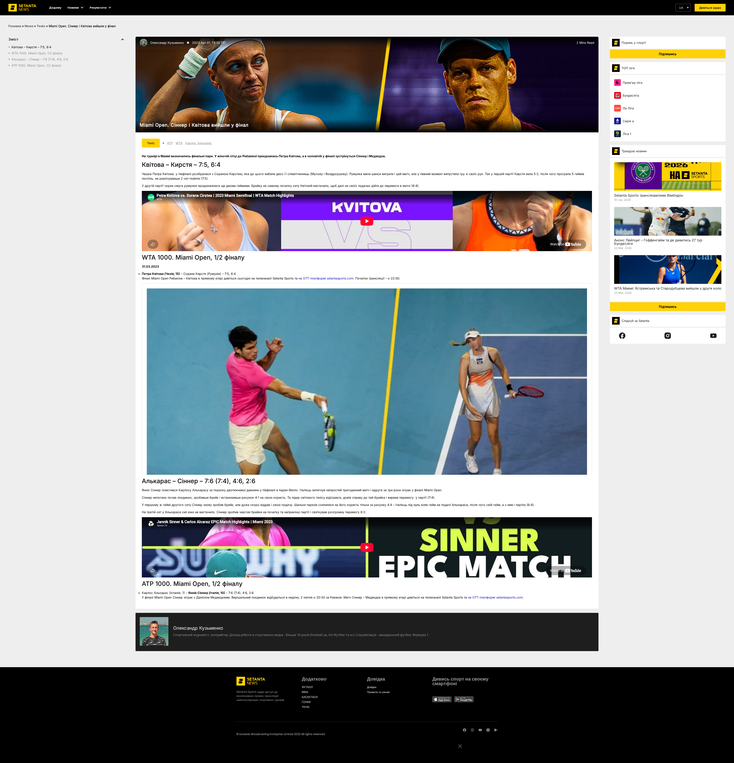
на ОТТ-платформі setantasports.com (326, 278)
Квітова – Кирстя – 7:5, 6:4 (31, 47)
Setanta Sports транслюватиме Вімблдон (648, 195)
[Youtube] (480, 730)
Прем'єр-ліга (632, 83)
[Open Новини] (82, 7)
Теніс (41, 26)
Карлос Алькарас (198, 143)
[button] (683, 7)
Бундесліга (631, 95)
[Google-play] (496, 730)
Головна (14, 26)
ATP (170, 143)
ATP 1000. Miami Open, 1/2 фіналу (36, 65)
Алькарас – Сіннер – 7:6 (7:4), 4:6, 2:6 (39, 59)
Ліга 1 (627, 134)
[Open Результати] (109, 7)
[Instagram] (472, 730)
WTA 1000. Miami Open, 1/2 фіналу (37, 53)
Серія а (628, 121)
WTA (179, 143)
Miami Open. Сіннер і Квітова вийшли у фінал (194, 125)
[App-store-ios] (488, 730)
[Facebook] (464, 730)
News (29, 26)
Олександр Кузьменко (167, 43)
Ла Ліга (628, 108)
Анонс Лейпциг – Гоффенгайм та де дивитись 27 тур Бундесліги (658, 242)
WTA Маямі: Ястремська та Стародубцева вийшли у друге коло (667, 288)
